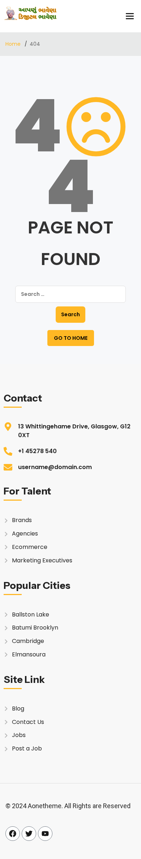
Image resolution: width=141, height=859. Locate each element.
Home (13, 44)
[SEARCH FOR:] (70, 294)
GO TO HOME (70, 338)
